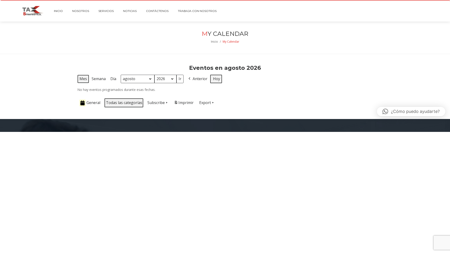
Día (113, 78)
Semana (99, 78)
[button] (411, 111)
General (93, 102)
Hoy (216, 78)
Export (205, 102)
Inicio (214, 42)
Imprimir (184, 104)
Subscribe (156, 102)
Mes (83, 78)
